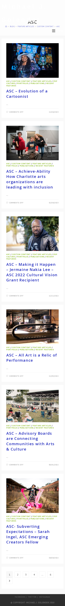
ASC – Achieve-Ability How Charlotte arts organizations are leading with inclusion (29, 179)
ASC (8, 81)
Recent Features (45, 166)
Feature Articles (42, 81)
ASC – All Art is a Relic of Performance (31, 357)
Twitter (32, 597)
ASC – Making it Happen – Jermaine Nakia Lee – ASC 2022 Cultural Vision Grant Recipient (32, 272)
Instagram (44, 597)
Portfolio (22, 83)
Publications (37, 83)
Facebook (20, 597)
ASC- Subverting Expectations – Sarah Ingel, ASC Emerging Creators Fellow (28, 534)
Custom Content (21, 81)
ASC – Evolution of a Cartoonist (27, 93)
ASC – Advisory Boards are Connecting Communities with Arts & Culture (30, 441)
